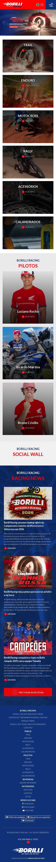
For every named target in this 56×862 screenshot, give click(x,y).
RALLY (28, 745)
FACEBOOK (28, 804)
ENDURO (28, 738)
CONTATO (28, 728)
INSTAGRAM (28, 807)
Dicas (28, 796)
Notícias (28, 790)
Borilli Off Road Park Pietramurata (28, 724)
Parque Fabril (28, 721)
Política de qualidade (16, 817)
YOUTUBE (28, 810)
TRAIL (28, 734)
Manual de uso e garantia (39, 817)
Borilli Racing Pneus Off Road (28, 714)
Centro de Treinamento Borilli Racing (28, 717)
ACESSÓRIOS (28, 748)
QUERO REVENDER (28, 783)
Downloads (29, 820)
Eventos (28, 793)
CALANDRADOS (28, 751)
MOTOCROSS (28, 741)
